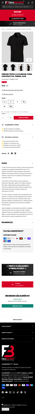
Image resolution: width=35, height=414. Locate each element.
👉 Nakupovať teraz (17, 18)
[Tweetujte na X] (8, 153)
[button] (32, 2)
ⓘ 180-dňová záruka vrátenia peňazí (12, 90)
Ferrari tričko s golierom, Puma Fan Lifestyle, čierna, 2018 (18, 29)
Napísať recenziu (17, 306)
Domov (3, 29)
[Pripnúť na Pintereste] (15, 153)
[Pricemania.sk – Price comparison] (5, 409)
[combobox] (17, 6)
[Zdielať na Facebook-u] (12, 153)
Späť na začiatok (17, 319)
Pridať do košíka (23, 117)
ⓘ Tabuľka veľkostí (7, 94)
